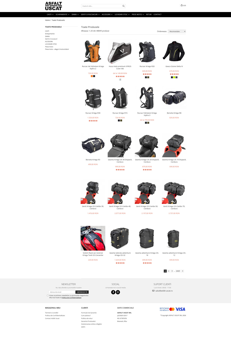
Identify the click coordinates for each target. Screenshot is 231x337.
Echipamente (50, 34)
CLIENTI (84, 308)
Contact (157, 14)
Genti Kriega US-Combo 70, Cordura (174, 207)
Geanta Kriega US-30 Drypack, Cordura (120, 160)
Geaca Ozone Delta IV (174, 66)
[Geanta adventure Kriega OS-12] (174, 238)
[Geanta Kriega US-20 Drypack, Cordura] (147, 145)
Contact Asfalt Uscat (52, 318)
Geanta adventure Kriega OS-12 (174, 254)
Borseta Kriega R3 (93, 159)
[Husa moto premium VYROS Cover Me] (120, 51)
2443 (178, 271)
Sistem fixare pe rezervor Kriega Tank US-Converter (93, 254)
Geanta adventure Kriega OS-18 (147, 254)
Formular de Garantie (88, 313)
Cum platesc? (86, 315)
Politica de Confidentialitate (71, 297)
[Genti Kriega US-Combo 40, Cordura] (120, 191)
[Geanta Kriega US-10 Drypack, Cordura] (174, 145)
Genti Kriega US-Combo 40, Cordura (120, 207)
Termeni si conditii (51, 313)
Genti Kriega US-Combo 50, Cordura (147, 207)
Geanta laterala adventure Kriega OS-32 (120, 254)
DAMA (47, 36)
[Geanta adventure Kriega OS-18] (147, 238)
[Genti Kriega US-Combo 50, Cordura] (147, 191)
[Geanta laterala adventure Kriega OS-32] (120, 238)
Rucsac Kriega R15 (120, 113)
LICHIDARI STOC (51, 44)
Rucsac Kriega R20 (147, 66)
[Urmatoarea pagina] (182, 271)
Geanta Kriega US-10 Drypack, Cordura (174, 160)
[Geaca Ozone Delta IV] (174, 51)
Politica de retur (87, 318)
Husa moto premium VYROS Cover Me (120, 67)
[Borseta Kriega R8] (174, 98)
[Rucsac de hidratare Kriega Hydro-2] (93, 51)
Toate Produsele (58, 20)
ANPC (83, 327)
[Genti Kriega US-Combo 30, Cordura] (93, 191)
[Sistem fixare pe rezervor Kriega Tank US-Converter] (93, 238)
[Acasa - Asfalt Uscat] (57, 6)
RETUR (148, 14)
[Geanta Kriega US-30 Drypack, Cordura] (120, 145)
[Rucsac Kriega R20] (147, 51)
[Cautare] (123, 6)
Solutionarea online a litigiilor (91, 324)
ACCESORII (49, 41)
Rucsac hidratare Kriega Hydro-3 (147, 114)
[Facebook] (113, 292)
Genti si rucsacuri (51, 39)
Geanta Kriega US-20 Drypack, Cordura (147, 160)
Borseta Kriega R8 (174, 113)
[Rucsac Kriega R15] (120, 98)
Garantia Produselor (88, 321)
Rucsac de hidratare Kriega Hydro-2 (93, 67)
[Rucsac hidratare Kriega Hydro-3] (147, 98)
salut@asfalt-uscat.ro (164, 291)
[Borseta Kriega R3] (93, 145)
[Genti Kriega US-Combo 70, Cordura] (174, 191)
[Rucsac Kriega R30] (93, 98)
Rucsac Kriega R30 (93, 113)
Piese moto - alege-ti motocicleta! (57, 49)
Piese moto (49, 47)
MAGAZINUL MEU (52, 308)
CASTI (47, 31)
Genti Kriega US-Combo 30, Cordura (93, 207)
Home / (48, 20)
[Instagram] (118, 292)
